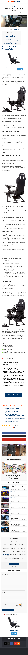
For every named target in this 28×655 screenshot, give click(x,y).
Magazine (15, 485)
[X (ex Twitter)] (8, 643)
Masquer (13, 32)
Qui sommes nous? (15, 651)
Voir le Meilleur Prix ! (14, 394)
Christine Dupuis (5, 554)
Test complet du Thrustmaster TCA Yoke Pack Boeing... (18, 517)
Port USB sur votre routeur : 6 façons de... (16, 487)
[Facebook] (11, 643)
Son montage (7, 42)
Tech (19, 485)
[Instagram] (5, 643)
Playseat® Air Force (9, 67)
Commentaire (5, 574)
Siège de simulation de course (11, 421)
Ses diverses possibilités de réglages (12, 40)
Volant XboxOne (8, 417)
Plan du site (22, 651)
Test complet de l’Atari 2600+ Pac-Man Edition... (18, 493)
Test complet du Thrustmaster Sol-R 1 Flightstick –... (18, 530)
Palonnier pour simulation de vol (12, 408)
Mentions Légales (7, 651)
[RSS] (18, 643)
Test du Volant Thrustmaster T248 (12, 409)
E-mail (3, 592)
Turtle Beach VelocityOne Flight (11, 411)
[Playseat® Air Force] (14, 58)
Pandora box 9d (8, 412)
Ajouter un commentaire (13, 12)
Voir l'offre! (20, 69)
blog (11, 491)
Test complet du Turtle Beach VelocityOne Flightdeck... (16, 523)
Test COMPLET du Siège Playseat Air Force (11, 35)
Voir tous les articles (14, 564)
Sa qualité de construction (10, 37)
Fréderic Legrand (9, 557)
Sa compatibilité (8, 39)
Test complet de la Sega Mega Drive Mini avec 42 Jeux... (17, 499)
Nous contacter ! (4, 653)
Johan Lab (22, 12)
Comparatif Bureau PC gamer (11, 414)
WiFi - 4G (22, 485)
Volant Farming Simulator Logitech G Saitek (14, 415)
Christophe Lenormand (21, 489)
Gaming (14, 6)
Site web (4, 598)
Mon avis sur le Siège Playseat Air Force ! (11, 43)
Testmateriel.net (13, 545)
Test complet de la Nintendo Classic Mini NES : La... (16, 505)
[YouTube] (15, 643)
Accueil (2, 651)
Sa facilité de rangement (9, 36)
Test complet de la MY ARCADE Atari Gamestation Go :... (17, 511)
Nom (3, 587)
